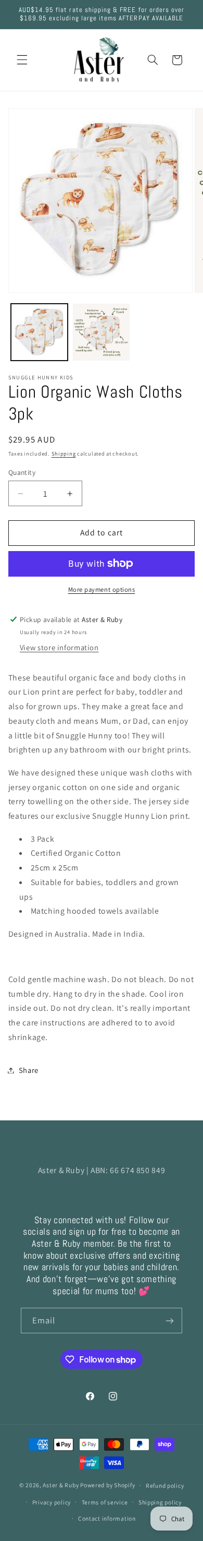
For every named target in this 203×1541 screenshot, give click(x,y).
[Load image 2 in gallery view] (101, 332)
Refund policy (165, 1485)
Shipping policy (160, 1502)
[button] (22, 60)
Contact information (107, 1518)
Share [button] (29, 1070)
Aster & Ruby (61, 1485)
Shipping (64, 453)
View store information (59, 647)
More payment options (101, 589)
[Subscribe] (170, 1320)
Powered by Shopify (107, 1485)
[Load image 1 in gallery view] (39, 332)
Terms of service (105, 1502)
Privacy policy (51, 1502)
